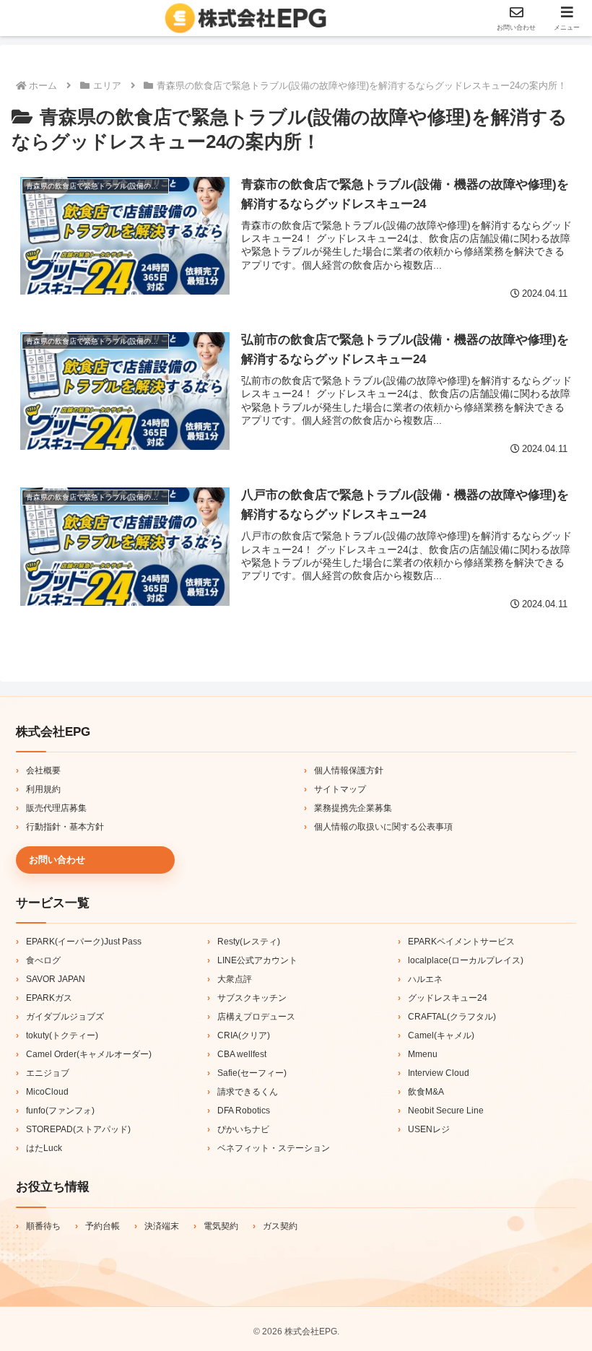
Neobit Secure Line (446, 1110)
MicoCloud (47, 1092)
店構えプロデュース (256, 1017)
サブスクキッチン (252, 998)
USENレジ (429, 1129)
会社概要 (43, 770)
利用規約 (43, 789)
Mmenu (423, 1054)
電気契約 (221, 1226)
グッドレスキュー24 (447, 998)
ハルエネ (425, 979)
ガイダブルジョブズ (65, 1017)
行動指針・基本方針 (65, 827)
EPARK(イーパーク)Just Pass (84, 942)
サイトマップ (340, 789)
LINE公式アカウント (257, 960)
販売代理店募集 (56, 808)
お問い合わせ (57, 859)
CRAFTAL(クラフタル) (452, 1017)
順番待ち (43, 1226)
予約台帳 (102, 1226)
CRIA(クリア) (243, 1035)
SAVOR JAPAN (55, 979)
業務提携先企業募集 (353, 808)
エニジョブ (47, 1073)
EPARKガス (49, 998)
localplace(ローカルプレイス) (465, 960)
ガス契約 (280, 1226)
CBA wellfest (241, 1054)
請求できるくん (247, 1092)
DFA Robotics (243, 1110)
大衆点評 (234, 979)
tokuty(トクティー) (62, 1035)
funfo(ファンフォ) (60, 1110)
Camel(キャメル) (441, 1035)
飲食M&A (426, 1092)
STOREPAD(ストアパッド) (78, 1129)
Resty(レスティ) (248, 942)
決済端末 (161, 1226)
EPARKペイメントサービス (461, 942)
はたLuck (44, 1148)
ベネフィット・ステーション (273, 1148)
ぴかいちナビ (243, 1129)
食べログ (43, 960)
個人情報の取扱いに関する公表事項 (383, 827)
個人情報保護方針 (348, 770)
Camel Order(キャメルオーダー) (89, 1054)
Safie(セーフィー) (252, 1073)
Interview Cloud (438, 1073)
